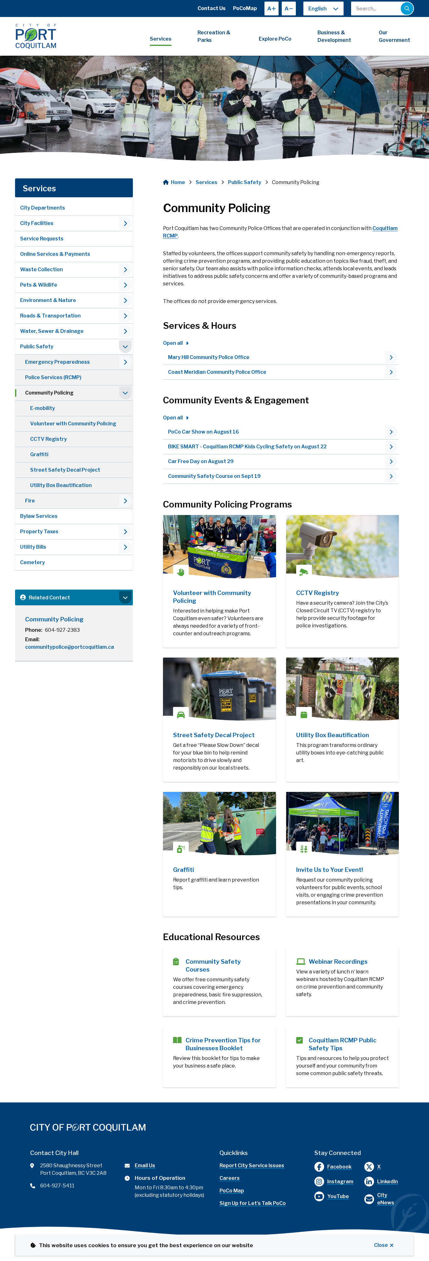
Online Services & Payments (55, 254)
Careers (230, 1178)
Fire (30, 501)
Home (178, 182)
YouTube (338, 1196)
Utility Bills (33, 547)
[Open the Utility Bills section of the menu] (125, 547)
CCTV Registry (48, 439)
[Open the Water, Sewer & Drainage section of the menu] (125, 331)
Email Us (145, 1166)
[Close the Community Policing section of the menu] (125, 393)
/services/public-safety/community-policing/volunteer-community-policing (211, 522)
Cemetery (32, 562)
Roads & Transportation (50, 316)
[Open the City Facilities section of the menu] (125, 223)
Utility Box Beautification (61, 485)
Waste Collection (41, 269)
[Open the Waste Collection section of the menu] (125, 269)
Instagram (340, 1182)
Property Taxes (39, 532)
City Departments (42, 208)
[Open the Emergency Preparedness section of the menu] (125, 362)
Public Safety (36, 347)
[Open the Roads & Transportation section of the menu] (125, 316)
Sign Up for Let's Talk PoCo (253, 1203)
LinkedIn (387, 1182)
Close (381, 1245)
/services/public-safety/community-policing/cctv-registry (330, 522)
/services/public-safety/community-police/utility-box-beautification (330, 665)
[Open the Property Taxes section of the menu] (125, 531)
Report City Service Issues (252, 1166)
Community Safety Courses (213, 965)
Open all (173, 343)
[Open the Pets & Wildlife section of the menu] (125, 285)
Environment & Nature (48, 300)
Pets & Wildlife (38, 285)
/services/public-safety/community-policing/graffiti (207, 799)
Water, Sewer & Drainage (52, 331)
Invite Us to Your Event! (329, 869)
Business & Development (334, 36)
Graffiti (39, 454)
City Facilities (36, 223)
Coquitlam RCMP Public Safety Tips (343, 1044)
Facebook (339, 1167)
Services (160, 39)
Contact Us (211, 8)
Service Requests (41, 239)
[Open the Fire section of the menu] (125, 501)
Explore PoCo (275, 39)
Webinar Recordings (338, 961)
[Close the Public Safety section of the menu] (125, 346)
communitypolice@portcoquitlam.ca (69, 647)
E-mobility (42, 408)
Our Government (394, 36)
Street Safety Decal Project (65, 470)
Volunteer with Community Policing (73, 424)
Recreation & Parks (214, 36)
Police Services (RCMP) (53, 377)
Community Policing (49, 393)
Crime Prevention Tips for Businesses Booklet (223, 1044)
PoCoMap (245, 8)
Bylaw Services (38, 516)
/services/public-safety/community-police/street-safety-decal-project (207, 665)
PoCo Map (232, 1191)
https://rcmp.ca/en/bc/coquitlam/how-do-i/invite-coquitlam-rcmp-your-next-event (338, 799)
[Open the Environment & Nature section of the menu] (125, 300)
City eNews (385, 1199)
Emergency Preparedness (57, 362)
